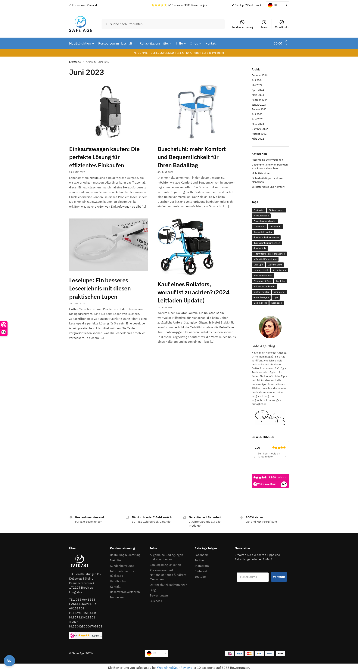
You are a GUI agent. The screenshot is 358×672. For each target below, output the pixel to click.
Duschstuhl (259, 226)
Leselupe (258, 264)
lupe (275, 297)
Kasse (264, 27)
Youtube (200, 576)
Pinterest (201, 571)
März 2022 (258, 138)
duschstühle (260, 248)
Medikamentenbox (263, 275)
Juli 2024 (257, 80)
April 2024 (258, 90)
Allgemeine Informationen (267, 159)
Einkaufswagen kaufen (265, 221)
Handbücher (118, 581)
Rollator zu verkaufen (264, 286)
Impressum (118, 597)
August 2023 (259, 109)
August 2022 (259, 133)
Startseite (75, 61)
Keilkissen (276, 302)
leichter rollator (261, 291)
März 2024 (258, 95)
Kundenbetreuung (242, 27)
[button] (281, 43)
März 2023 (258, 124)
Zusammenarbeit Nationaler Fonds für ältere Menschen (168, 574)
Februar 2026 (259, 75)
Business (156, 601)
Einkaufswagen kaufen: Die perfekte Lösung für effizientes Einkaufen (104, 157)
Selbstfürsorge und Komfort (268, 186)
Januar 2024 (259, 104)
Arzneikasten (279, 270)
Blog (153, 590)
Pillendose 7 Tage (262, 281)
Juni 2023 (257, 119)
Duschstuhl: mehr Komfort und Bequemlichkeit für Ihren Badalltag (191, 157)
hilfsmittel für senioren (265, 259)
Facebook (201, 555)
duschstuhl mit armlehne (266, 237)
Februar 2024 (259, 99)
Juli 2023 (257, 114)
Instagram (202, 566)
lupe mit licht (260, 302)
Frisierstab (259, 210)
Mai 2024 (257, 85)
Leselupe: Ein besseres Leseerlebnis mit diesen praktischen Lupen (100, 288)
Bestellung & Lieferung (125, 555)
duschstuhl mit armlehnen (267, 242)
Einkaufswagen (276, 210)
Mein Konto (281, 27)
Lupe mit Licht (275, 264)
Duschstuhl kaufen (263, 232)
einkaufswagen (261, 215)
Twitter (199, 560)
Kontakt (115, 586)
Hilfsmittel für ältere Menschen (269, 253)
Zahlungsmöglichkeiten (165, 565)
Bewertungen (159, 595)
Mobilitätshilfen (261, 173)
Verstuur (279, 576)
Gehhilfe (280, 281)
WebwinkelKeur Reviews (174, 668)
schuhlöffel (279, 291)
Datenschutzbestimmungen (168, 585)
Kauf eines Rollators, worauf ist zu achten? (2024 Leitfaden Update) (193, 292)
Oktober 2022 (260, 129)
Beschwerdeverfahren (125, 592)
